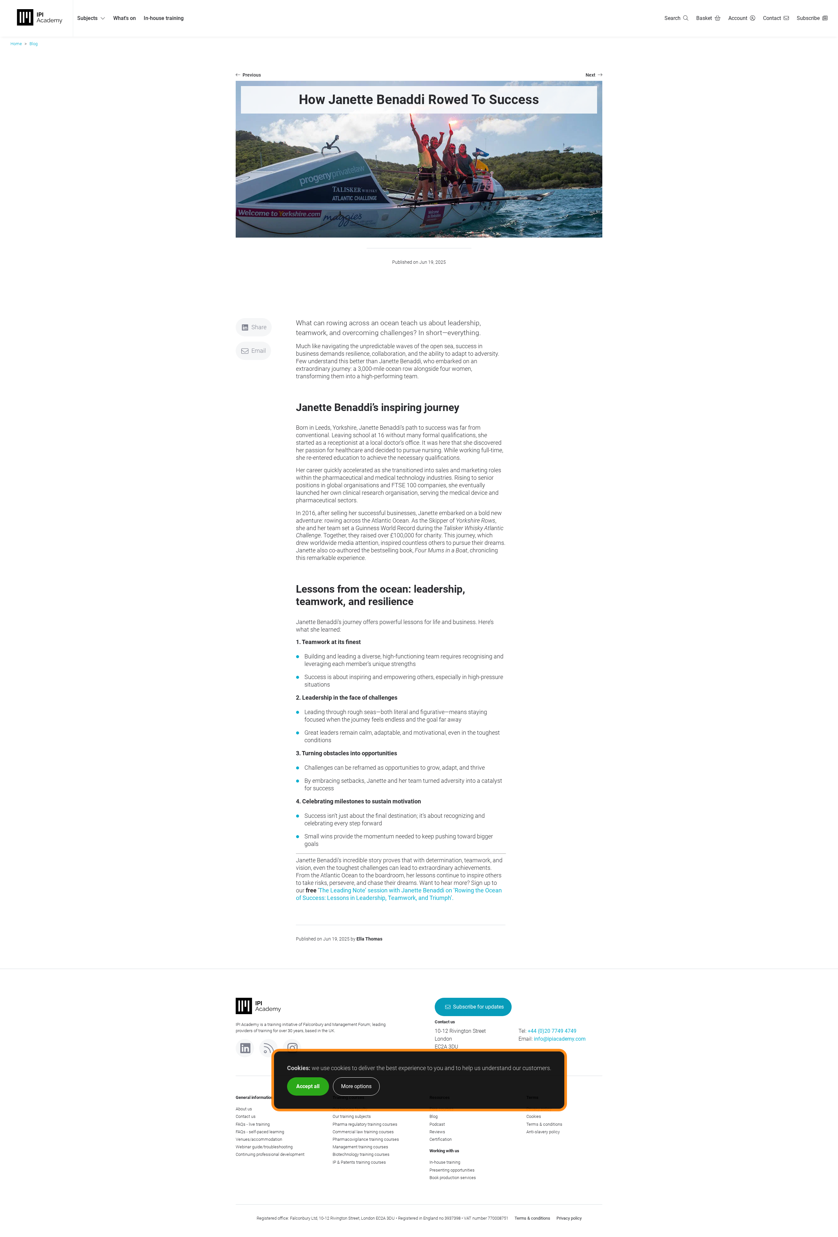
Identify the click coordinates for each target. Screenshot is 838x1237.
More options (356, 1086)
